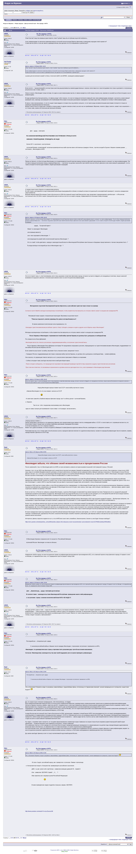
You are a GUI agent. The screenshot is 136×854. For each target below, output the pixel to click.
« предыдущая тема (114, 26)
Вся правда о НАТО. (42, 23)
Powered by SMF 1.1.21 (56, 850)
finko (5, 121)
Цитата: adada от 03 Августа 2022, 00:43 (36, 379)
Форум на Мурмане (8, 23)
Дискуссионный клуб (30, 23)
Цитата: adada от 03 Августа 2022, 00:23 (36, 217)
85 (11, 27)
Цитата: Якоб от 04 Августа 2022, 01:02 (35, 752)
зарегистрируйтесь (38, 10)
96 (21, 27)
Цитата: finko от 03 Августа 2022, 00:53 (35, 451)
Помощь (20, 19)
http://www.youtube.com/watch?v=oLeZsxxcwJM (39, 811)
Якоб (5, 447)
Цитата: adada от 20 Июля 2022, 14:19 (35, 66)
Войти (30, 19)
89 (18, 27)
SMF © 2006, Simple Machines (71, 850)
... (10, 27)
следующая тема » (126, 26)
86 (12, 27)
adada (6, 33)
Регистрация (36, 19)
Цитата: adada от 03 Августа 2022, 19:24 (36, 582)
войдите (28, 10)
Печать (129, 28)
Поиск (25, 19)
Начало (9, 19)
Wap (62, 851)
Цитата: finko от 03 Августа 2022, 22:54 (35, 671)
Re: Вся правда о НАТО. (44, 34)
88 (16, 27)
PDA (66, 851)
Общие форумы (19, 23)
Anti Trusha (7, 61)
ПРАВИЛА (15, 19)
